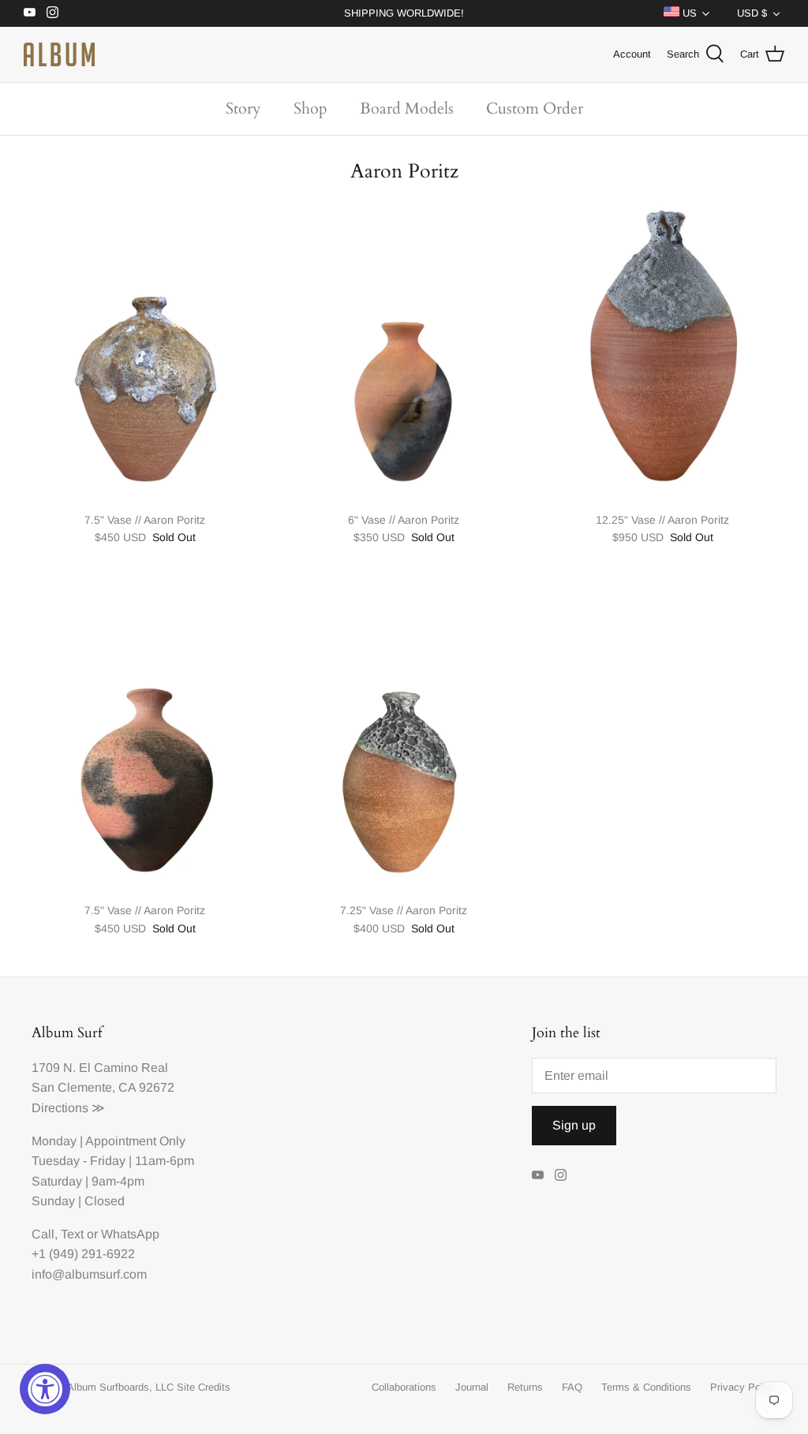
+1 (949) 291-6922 (83, 1253)
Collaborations (404, 1387)
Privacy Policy (743, 1387)
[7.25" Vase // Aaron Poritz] (404, 740)
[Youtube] (30, 12)
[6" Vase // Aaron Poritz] (404, 349)
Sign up (574, 1125)
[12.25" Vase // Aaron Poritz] (662, 349)
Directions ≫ (68, 1108)
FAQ (572, 1387)
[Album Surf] (59, 54)
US (688, 13)
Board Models (407, 108)
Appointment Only (135, 1141)
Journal (471, 1387)
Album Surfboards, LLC (120, 1387)
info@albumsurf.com (89, 1274)
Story (243, 108)
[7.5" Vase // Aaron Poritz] (145, 349)
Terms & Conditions (646, 1387)
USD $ (752, 13)
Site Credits (203, 1387)
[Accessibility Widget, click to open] (45, 1389)
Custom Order (534, 108)
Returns (525, 1387)
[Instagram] (52, 12)
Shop (310, 108)
